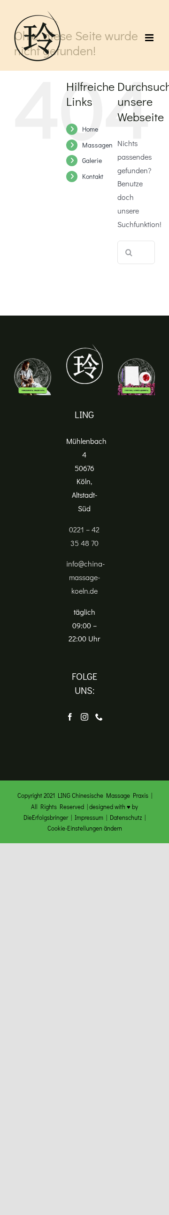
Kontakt (92, 176)
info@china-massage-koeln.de (85, 577)
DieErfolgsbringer (45, 817)
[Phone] (99, 717)
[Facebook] (70, 717)
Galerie (92, 160)
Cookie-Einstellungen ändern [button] (84, 828)
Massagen (97, 144)
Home (90, 129)
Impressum (89, 817)
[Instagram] (84, 717)
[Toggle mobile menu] (150, 38)
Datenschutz (126, 817)
